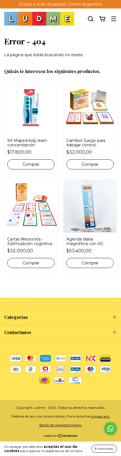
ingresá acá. (100, 416)
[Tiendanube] (60, 436)
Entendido (104, 448)
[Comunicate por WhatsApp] (110, 428)
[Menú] (113, 19)
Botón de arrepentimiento (60, 425)
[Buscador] (90, 19)
